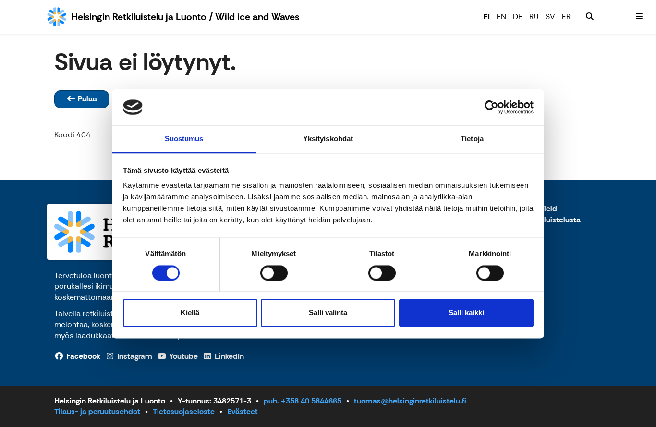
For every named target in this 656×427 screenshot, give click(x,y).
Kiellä (190, 313)
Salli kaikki (466, 313)
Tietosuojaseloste (184, 411)
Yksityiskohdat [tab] (328, 139)
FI (487, 17)
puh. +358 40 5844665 (302, 401)
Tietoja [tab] (472, 139)
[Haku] (590, 17)
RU (534, 17)
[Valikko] (639, 17)
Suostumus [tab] (184, 139)
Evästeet (242, 411)
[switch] (274, 273)
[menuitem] (590, 17)
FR (566, 17)
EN (501, 17)
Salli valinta (328, 313)
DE (517, 17)
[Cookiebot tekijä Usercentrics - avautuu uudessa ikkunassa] (491, 107)
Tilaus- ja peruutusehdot (97, 411)
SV (550, 17)
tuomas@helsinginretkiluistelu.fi (410, 401)
